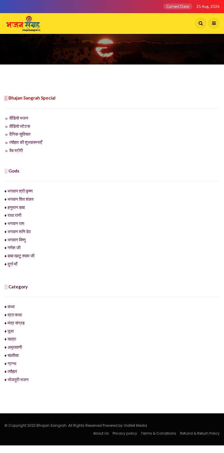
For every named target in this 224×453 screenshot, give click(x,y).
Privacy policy (125, 433)
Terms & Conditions (158, 433)
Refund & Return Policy (200, 433)
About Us (101, 433)
